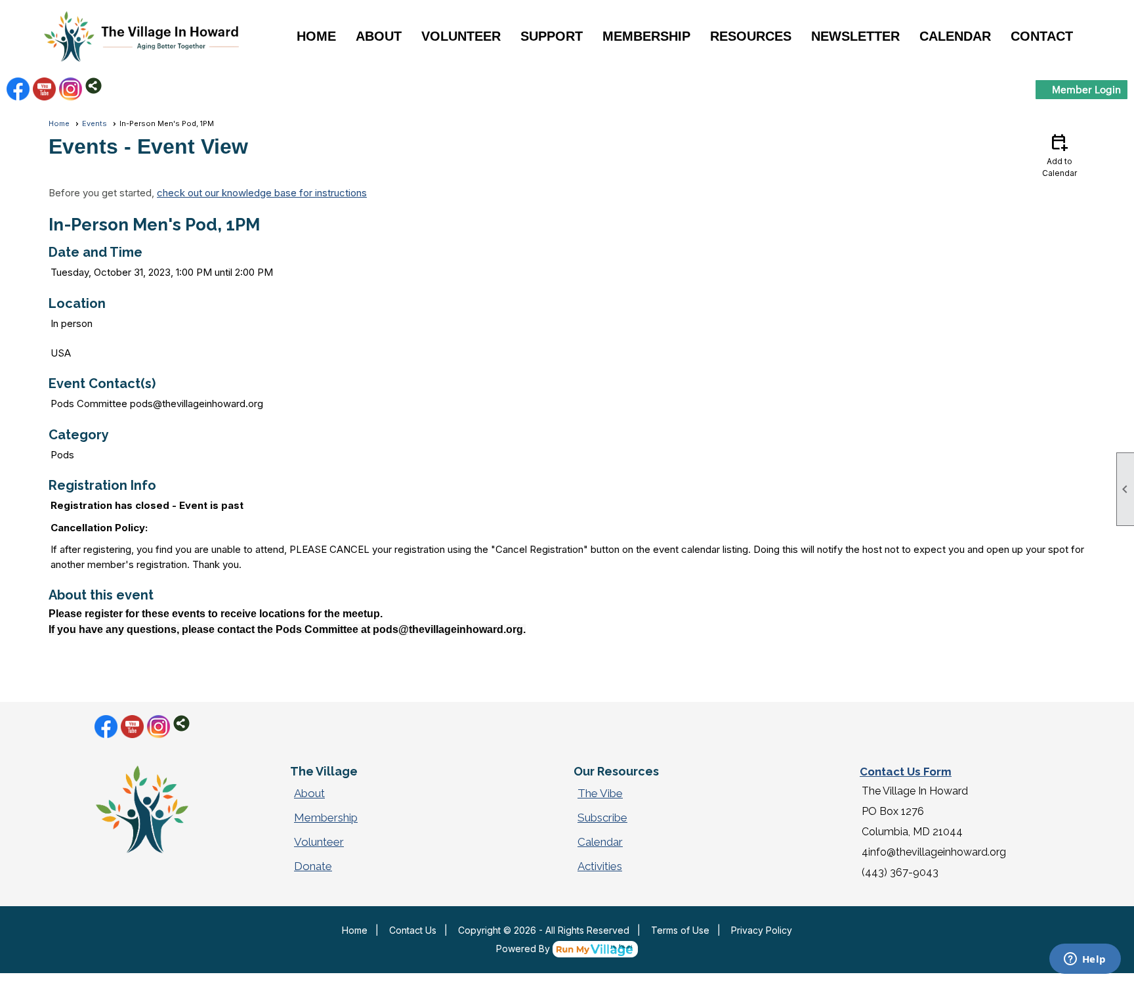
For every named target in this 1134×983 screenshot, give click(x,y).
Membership (326, 817)
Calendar (955, 36)
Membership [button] (646, 36)
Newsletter (855, 36)
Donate (313, 866)
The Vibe (600, 793)
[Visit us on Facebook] (18, 88)
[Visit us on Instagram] (70, 88)
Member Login (1086, 89)
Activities (600, 866)
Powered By (524, 948)
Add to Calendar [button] (1059, 154)
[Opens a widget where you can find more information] (1085, 960)
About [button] (379, 36)
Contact (1042, 36)
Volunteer (319, 841)
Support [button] (551, 36)
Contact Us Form (906, 771)
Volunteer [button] (461, 36)
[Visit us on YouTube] (44, 88)
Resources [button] (750, 36)
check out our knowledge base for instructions (262, 192)
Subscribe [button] (602, 817)
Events (94, 123)
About (309, 793)
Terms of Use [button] (680, 930)
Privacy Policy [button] (761, 930)
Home (316, 36)
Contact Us (412, 930)
